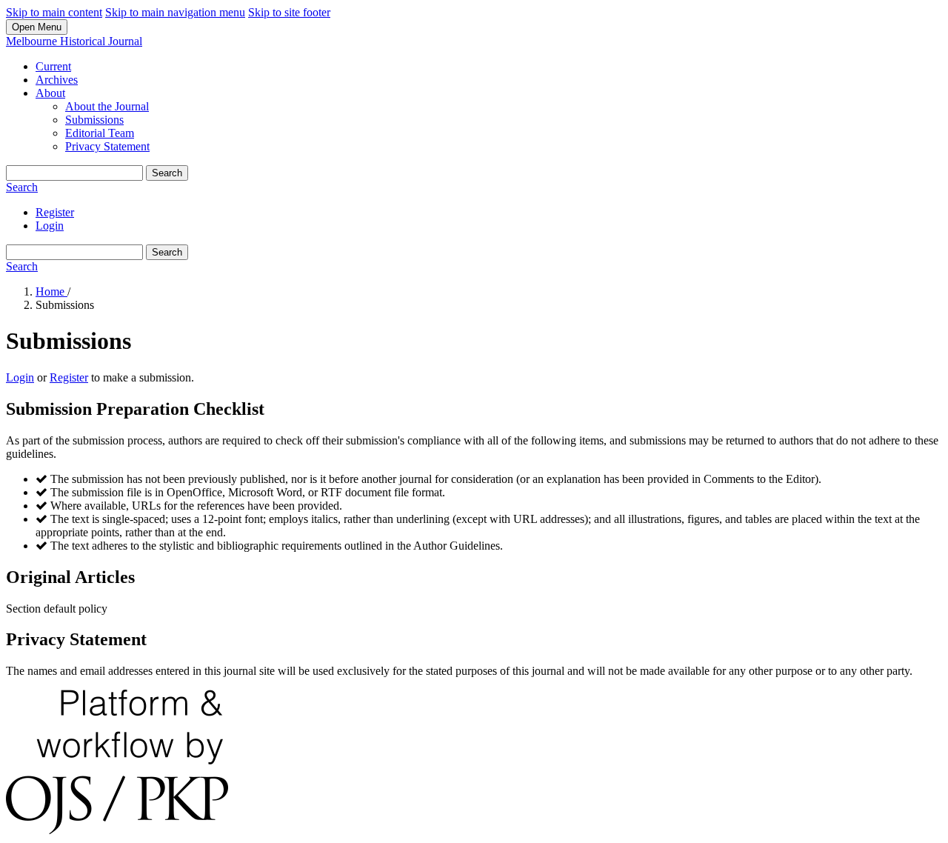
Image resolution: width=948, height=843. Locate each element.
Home (51, 291)
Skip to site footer (289, 12)
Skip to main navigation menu (175, 12)
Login (50, 225)
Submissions (94, 119)
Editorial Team (99, 133)
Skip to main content (54, 12)
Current (53, 66)
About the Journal (107, 106)
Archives (57, 79)
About (50, 93)
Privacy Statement (107, 146)
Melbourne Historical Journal (74, 41)
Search (167, 173)
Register (55, 212)
